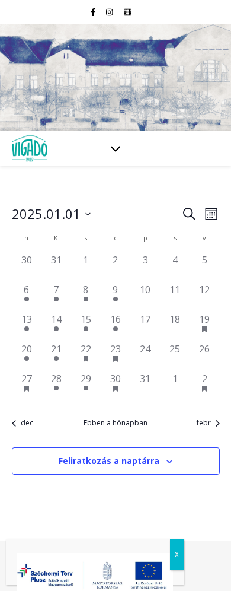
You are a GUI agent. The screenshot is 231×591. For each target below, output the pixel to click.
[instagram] (110, 12)
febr (204, 423)
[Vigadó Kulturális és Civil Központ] (115, 77)
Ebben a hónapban (115, 423)
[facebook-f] (94, 12)
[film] (127, 12)
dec (27, 423)
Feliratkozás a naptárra (109, 460)
